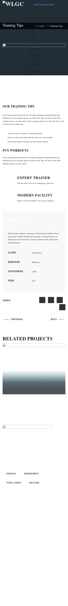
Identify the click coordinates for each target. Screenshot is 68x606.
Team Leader (13, 482)
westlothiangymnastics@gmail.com (29, 532)
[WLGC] (13, 3)
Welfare (34, 482)
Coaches (11, 473)
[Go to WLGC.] (32, 25)
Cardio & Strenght (22, 379)
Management (31, 473)
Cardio (6, 300)
